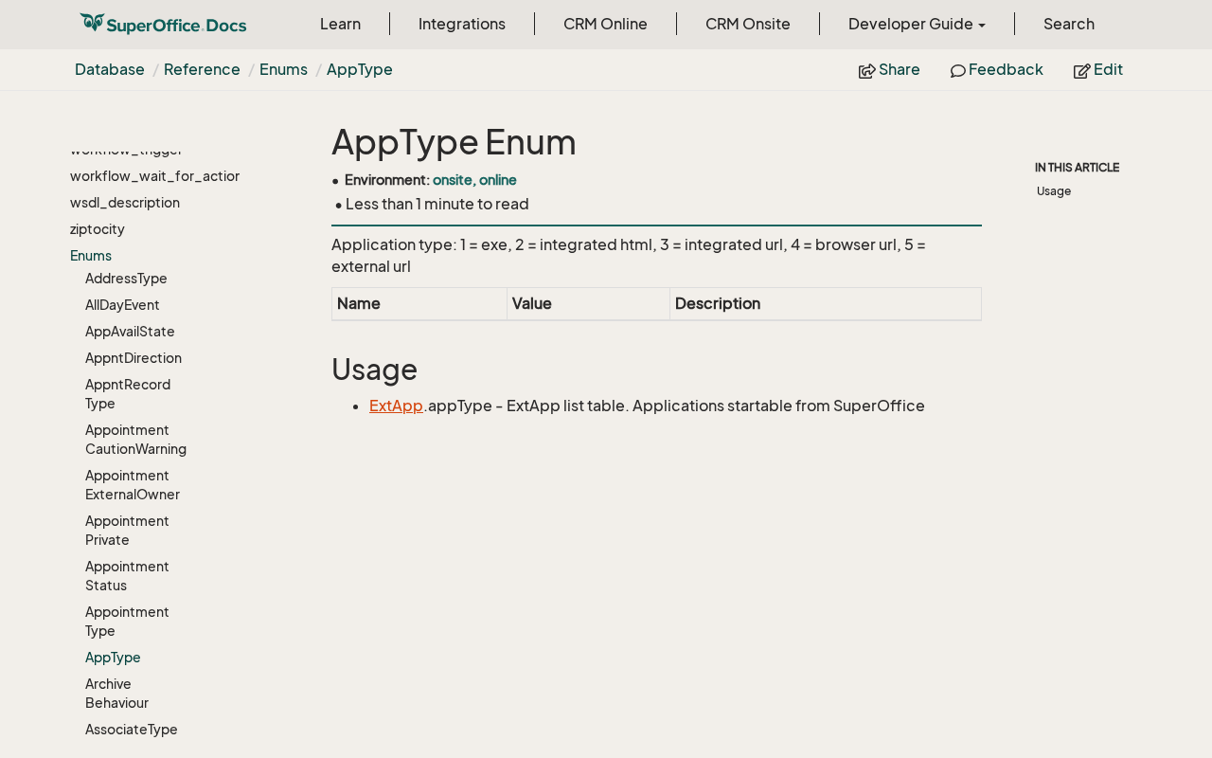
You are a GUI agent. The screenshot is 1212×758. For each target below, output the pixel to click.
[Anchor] (319, 370)
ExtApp (396, 405)
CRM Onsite (748, 23)
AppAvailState (130, 331)
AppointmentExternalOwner (132, 484)
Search (1069, 23)
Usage (1054, 191)
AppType (360, 69)
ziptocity (97, 229)
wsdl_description (125, 202)
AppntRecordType (127, 393)
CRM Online (605, 23)
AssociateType (131, 729)
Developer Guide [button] (912, 23)
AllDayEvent (122, 305)
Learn (340, 23)
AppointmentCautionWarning (136, 439)
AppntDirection (133, 358)
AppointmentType (127, 621)
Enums (283, 69)
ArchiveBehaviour (117, 693)
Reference (202, 69)
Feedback (1004, 69)
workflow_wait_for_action (132, 176)
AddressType (126, 278)
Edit (1107, 69)
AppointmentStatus (127, 575)
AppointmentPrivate (127, 530)
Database (110, 69)
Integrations (462, 23)
